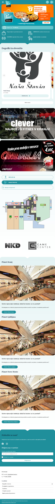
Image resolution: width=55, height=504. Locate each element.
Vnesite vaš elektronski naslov (9, 451)
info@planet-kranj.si (12, 474)
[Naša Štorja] (26, 70)
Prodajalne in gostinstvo (8, 486)
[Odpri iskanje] (51, 2)
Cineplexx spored (6, 491)
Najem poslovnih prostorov (8, 493)
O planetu (4, 488)
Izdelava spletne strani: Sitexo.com (9, 502)
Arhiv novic (27, 102)
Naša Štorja (6, 90)
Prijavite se (28, 460)
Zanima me (25, 95)
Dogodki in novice (6, 484)
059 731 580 (8, 476)
